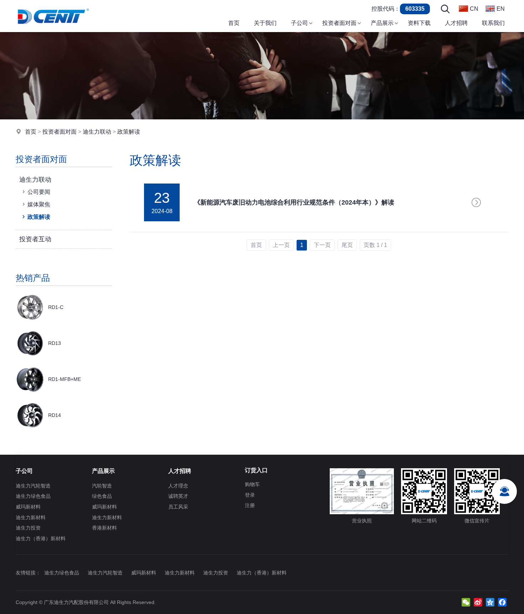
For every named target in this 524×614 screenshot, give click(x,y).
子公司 (24, 471)
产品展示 (103, 471)
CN (474, 9)
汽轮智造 (102, 486)
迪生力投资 (28, 528)
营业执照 (362, 520)
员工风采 (178, 507)
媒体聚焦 (38, 204)
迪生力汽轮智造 (33, 486)
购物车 (252, 484)
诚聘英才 (178, 496)
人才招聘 (179, 471)
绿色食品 (102, 496)
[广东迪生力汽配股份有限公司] (53, 30)
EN (501, 9)
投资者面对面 (59, 132)
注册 (250, 505)
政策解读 (128, 132)
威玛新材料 (28, 507)
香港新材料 (104, 528)
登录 (250, 495)
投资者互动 (35, 239)
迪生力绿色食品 (33, 496)
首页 (30, 132)
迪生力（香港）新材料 (41, 538)
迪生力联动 (97, 132)
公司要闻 (38, 192)
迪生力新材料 (31, 517)
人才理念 (178, 486)
